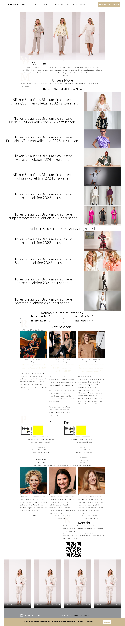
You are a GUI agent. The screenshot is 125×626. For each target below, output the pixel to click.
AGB (80, 615)
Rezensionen (59, 4)
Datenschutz (87, 615)
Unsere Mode (47, 4)
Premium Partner (71, 4)
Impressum (75, 615)
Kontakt (83, 4)
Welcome (37, 4)
